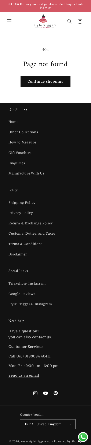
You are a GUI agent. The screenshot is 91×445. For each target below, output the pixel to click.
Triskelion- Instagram (27, 283)
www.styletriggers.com (37, 441)
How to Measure (22, 142)
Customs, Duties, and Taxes (31, 233)
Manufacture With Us (26, 173)
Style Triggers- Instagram (30, 304)
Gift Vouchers (20, 153)
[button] (9, 21)
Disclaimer (17, 254)
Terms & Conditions (25, 244)
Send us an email (23, 375)
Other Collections (23, 132)
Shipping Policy (22, 203)
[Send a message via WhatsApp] (83, 437)
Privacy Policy (20, 213)
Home (13, 122)
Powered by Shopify (68, 441)
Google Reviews (22, 294)
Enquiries (16, 163)
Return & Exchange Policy (30, 223)
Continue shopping (45, 81)
